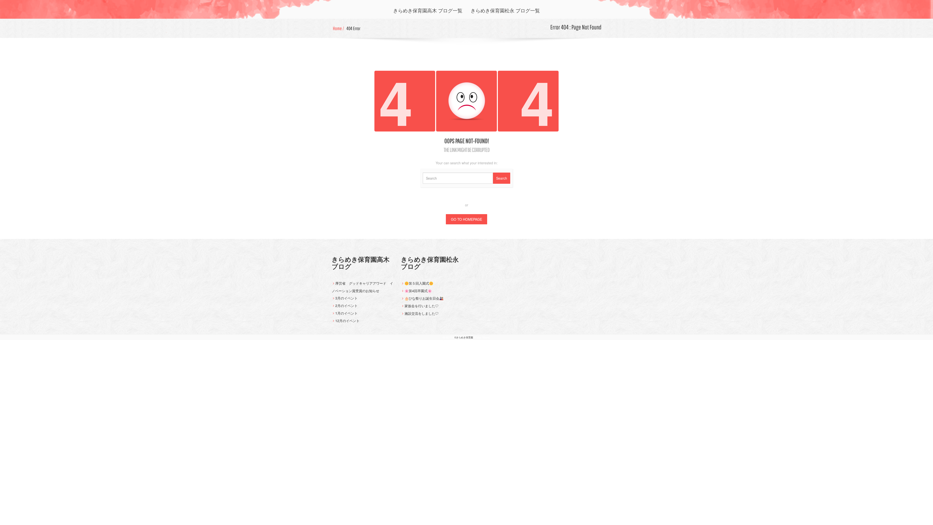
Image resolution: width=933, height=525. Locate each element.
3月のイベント (346, 298)
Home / (338, 28)
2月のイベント (346, 305)
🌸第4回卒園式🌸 (418, 290)
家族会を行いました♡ (422, 305)
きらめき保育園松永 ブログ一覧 (505, 10)
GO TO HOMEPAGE (466, 219)
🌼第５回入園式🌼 (419, 283)
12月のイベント (347, 320)
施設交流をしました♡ (422, 313)
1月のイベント (346, 313)
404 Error (353, 28)
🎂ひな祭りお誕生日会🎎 (424, 298)
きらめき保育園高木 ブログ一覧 (427, 10)
